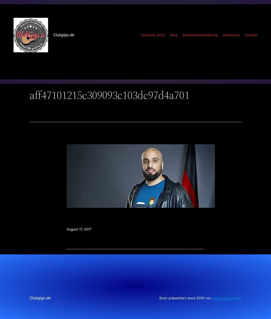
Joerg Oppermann (226, 298)
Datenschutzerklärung (200, 35)
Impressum (231, 35)
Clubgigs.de (63, 35)
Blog (173, 35)
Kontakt (251, 35)
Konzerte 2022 (153, 35)
